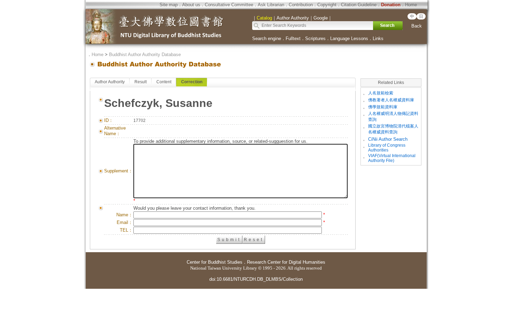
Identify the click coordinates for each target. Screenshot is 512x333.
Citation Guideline (359, 4)
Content (163, 81)
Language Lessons (349, 38)
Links (378, 38)
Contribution (301, 4)
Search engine (266, 38)
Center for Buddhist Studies (214, 262)
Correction (191, 81)
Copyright (326, 4)
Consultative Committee (229, 4)
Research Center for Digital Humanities (286, 262)
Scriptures (315, 38)
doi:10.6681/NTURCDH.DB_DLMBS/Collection (256, 279)
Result (140, 81)
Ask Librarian (271, 4)
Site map (169, 4)
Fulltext (293, 38)
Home (411, 4)
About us (191, 4)
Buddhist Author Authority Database (145, 54)
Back (416, 26)
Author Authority (110, 81)
